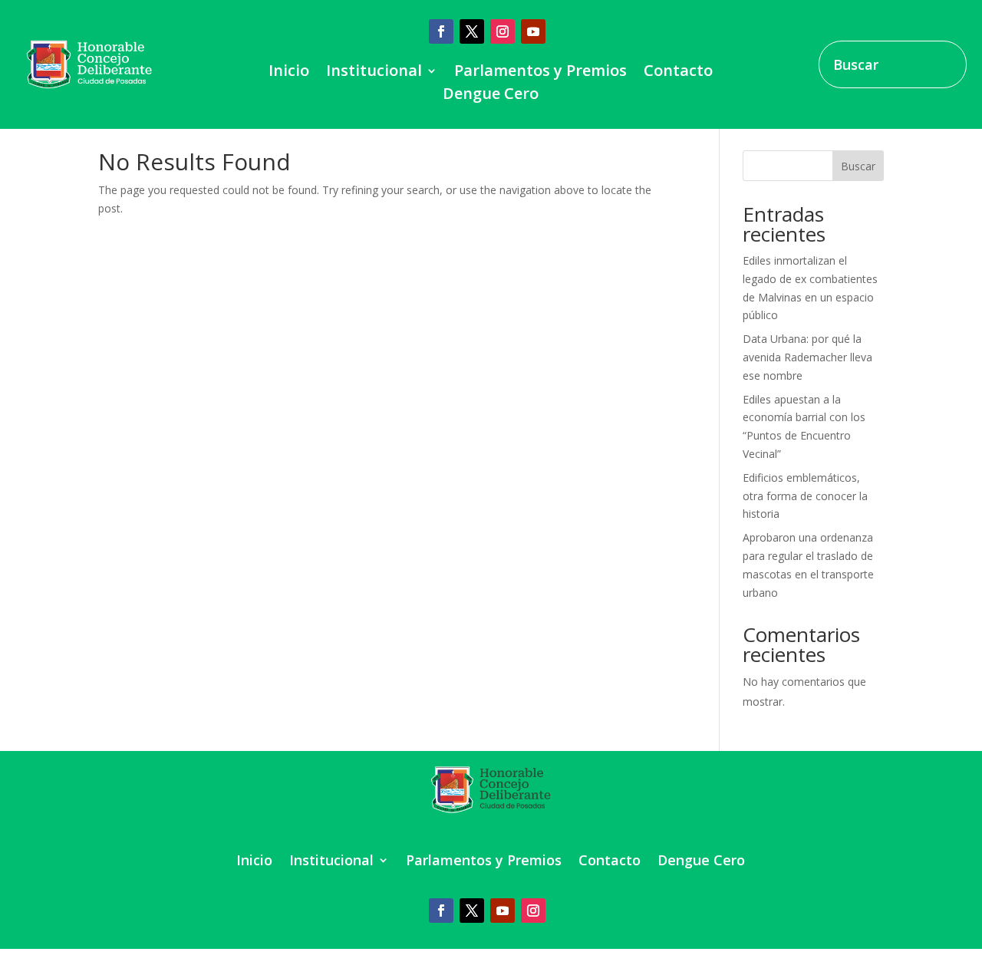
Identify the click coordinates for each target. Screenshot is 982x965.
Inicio (289, 73)
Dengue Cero (491, 96)
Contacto (678, 73)
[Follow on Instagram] (502, 31)
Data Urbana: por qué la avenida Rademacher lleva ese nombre (807, 357)
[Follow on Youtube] (533, 31)
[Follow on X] (472, 31)
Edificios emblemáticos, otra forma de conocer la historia (805, 496)
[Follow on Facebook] (441, 31)
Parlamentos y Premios (540, 73)
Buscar (858, 166)
